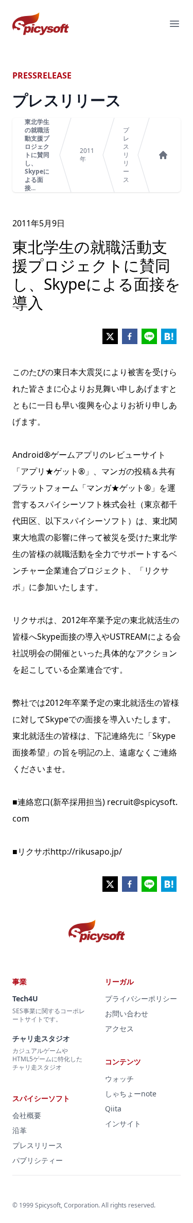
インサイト (123, 1123)
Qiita (113, 1108)
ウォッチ (119, 1078)
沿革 (19, 1130)
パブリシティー (37, 1160)
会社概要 (26, 1115)
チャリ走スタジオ (41, 1038)
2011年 (87, 155)
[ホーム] (163, 155)
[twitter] (110, 336)
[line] (149, 336)
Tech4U (25, 998)
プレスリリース (126, 155)
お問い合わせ (126, 1013)
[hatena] (169, 336)
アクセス (119, 1028)
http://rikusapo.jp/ (86, 851)
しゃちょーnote (130, 1093)
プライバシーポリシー (141, 998)
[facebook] (129, 336)
